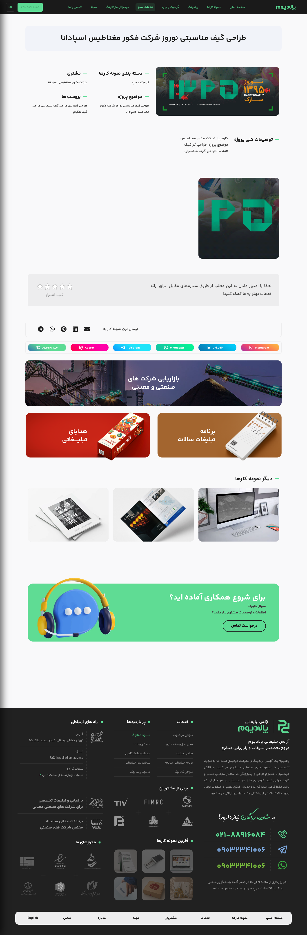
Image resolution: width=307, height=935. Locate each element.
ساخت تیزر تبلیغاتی (137, 762)
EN (10, 7)
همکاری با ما (142, 744)
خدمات (205, 918)
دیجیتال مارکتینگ (117, 7)
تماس (67, 918)
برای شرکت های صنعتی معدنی (57, 807)
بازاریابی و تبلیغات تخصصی (61, 800)
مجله (94, 7)
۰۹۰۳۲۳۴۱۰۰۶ (241, 850)
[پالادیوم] (286, 7)
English (32, 918)
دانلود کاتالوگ (141, 735)
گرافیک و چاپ (170, 7)
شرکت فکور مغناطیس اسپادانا (67, 82)
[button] (87, 329)
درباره (102, 918)
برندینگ (193, 7)
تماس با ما (75, 7)
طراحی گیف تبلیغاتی (54, 106)
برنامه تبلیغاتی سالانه (179, 762)
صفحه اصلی (237, 7)
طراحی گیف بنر (78, 106)
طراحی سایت (184, 753)
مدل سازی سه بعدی (179, 744)
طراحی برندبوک (183, 735)
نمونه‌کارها (214, 7)
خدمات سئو (145, 7)
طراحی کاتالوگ (183, 772)
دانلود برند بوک (140, 772)
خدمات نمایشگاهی (137, 753)
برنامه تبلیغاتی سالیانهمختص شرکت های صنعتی (61, 824)
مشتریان (171, 918)
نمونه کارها (240, 918)
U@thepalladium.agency (66, 757)
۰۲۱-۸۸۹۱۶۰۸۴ (30, 7)
